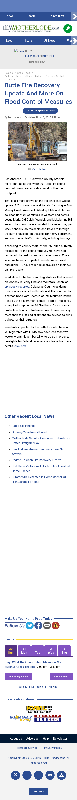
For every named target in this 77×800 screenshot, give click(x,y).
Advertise (32, 738)
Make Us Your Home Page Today (28, 619)
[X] (15, 775)
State (28, 40)
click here (20, 346)
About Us (16, 738)
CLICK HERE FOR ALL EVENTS (38, 687)
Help (46, 738)
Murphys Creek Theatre (20, 667)
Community (56, 16)
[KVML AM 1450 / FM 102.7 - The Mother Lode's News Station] (39, 708)
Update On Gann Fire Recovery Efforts (36, 460)
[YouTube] (38, 775)
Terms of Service (26, 748)
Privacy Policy (53, 748)
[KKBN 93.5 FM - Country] (48, 717)
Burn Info (48, 55)
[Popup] (67, 28)
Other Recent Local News (29, 416)
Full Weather (33, 55)
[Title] (61, 775)
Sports (31, 16)
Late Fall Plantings (23, 426)
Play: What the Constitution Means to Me (33, 662)
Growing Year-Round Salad (29, 432)
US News (49, 40)
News (10, 16)
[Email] (50, 775)
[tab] (11, 650)
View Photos (38, 169)
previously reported (17, 286)
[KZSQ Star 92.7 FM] (19, 717)
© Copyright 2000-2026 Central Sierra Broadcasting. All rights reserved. (38, 760)
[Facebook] (27, 775)
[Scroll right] (74, 16)
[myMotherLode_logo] (31, 28)
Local (9, 40)
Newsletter (60, 738)
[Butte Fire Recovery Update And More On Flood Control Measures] (37, 160)
